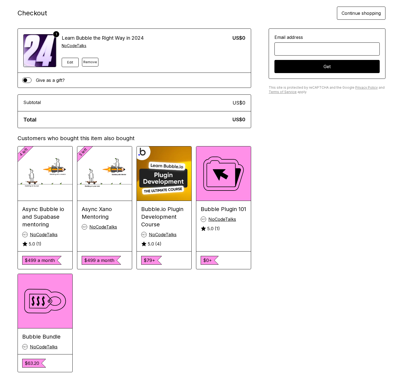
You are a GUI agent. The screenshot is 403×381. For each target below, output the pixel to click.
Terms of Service (283, 92)
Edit (70, 62)
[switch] (27, 80)
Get (327, 66)
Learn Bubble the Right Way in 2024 (103, 38)
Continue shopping (361, 13)
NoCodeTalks (74, 45)
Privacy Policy (366, 87)
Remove (90, 62)
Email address (288, 37)
